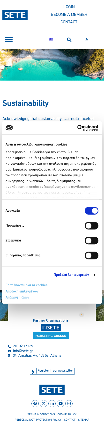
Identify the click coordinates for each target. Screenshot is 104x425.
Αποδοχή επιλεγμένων (22, 291)
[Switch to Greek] (51, 40)
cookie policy (67, 414)
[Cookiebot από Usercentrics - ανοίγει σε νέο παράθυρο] (77, 128)
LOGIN (69, 7)
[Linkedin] (52, 403)
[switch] (91, 225)
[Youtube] (60, 403)
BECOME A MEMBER (69, 15)
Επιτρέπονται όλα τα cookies (26, 285)
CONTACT (68, 22)
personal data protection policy (38, 420)
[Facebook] (35, 403)
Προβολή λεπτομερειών (71, 275)
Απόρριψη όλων (17, 297)
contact (69, 420)
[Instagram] (69, 403)
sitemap (83, 420)
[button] (8, 39)
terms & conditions (41, 414)
